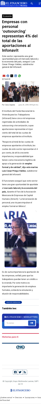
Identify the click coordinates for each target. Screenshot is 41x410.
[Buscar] (33, 3)
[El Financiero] (14, 3)
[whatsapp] (19, 76)
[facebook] (7, 76)
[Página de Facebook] (15, 372)
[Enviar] (31, 323)
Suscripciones (30, 398)
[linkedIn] (15, 76)
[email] (4, 76)
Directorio (18, 398)
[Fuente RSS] (24, 372)
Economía (7, 16)
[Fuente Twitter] (20, 372)
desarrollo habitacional (13, 302)
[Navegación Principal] (40, 3)
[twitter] (11, 76)
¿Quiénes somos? (6, 398)
